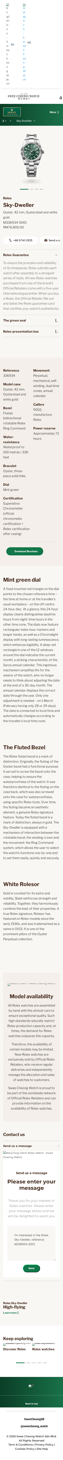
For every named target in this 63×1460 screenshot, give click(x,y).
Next (31, 1268)
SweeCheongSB (31, 1419)
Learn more (10, 1312)
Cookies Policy (24, 1448)
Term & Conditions (20, 1444)
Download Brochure (26, 551)
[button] (24, 189)
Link (8, 1345)
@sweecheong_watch (31, 1426)
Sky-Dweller (24, 120)
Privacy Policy (44, 1444)
